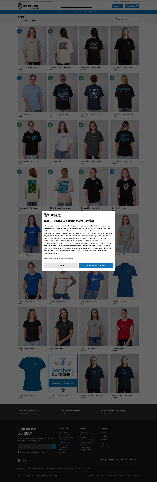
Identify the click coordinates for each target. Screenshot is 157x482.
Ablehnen (61, 265)
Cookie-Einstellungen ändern (63, 258)
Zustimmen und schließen (96, 265)
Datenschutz (48, 258)
